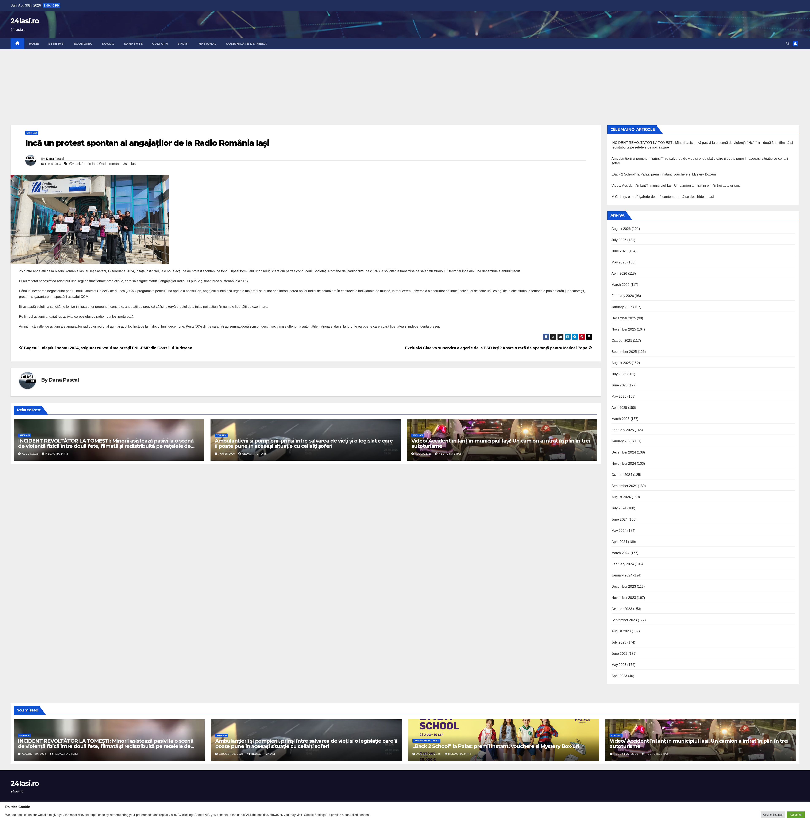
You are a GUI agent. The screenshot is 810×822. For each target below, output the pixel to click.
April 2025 (619, 407)
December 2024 (624, 452)
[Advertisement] (405, 80)
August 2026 (621, 229)
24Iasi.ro (25, 20)
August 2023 (621, 631)
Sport (183, 44)
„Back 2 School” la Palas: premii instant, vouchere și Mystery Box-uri (665, 174)
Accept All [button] (796, 814)
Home (34, 44)
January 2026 (622, 307)
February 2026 (623, 296)
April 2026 (619, 273)
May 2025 (619, 396)
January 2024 (622, 575)
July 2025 (619, 374)
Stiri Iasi (56, 44)
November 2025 (624, 329)
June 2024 (620, 519)
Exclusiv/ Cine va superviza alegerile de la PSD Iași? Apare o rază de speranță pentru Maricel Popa (496, 348)
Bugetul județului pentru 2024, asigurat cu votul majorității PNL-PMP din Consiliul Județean (107, 348)
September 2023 (624, 620)
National (208, 44)
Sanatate (133, 44)
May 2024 (619, 530)
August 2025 (621, 363)
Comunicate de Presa (246, 44)
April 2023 (619, 676)
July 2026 (619, 240)
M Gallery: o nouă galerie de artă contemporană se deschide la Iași (663, 196)
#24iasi (74, 164)
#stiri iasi (129, 164)
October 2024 (622, 474)
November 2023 (624, 597)
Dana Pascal (55, 159)
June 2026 (620, 251)
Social (108, 44)
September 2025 (624, 352)
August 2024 (621, 497)
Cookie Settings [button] (773, 814)
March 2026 (621, 284)
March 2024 (621, 553)
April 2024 (619, 542)
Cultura (160, 44)
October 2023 (622, 609)
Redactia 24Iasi (57, 453)
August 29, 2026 (34, 753)
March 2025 (621, 419)
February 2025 (623, 430)
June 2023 (620, 653)
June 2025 (620, 385)
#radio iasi (89, 164)
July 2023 (619, 642)
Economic (83, 44)
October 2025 (622, 340)
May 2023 (619, 665)
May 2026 (619, 262)
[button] (787, 43)
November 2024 (624, 463)
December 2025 (624, 318)
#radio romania (110, 164)
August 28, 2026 (429, 753)
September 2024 (624, 486)
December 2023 (624, 586)
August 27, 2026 (626, 753)
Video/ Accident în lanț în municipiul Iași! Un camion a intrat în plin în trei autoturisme (500, 443)
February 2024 (623, 564)
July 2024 (619, 508)
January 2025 (622, 441)
